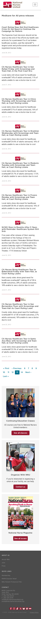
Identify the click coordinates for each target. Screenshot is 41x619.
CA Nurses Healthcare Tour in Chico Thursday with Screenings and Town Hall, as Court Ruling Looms (19, 101)
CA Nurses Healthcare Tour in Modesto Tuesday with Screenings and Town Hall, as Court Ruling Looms (20, 165)
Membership (6, 575)
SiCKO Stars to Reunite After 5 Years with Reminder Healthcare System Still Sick (20, 229)
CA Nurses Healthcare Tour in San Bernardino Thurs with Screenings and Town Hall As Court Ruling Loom (20, 306)
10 (4, 372)
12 (13, 372)
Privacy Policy (34, 612)
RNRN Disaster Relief (9, 578)
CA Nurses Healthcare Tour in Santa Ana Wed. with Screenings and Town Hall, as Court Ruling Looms (19, 341)
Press (3, 566)
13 (18, 372)
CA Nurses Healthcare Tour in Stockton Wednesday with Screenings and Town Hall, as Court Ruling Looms (20, 133)
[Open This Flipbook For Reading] (20, 513)
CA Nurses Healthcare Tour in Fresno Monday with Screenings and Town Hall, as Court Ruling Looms (19, 197)
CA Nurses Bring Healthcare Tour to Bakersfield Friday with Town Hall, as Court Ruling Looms (19, 272)
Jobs (3, 562)
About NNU (6, 559)
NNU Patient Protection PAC (12, 582)
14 (22, 372)
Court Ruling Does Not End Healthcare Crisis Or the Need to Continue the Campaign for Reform (20, 29)
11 (9, 372)
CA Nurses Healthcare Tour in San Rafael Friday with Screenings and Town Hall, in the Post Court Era (18, 69)
